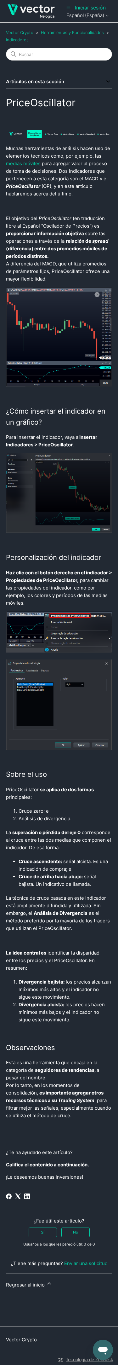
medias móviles (23, 163)
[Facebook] (9, 1196)
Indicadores (17, 39)
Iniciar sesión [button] (90, 7)
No (75, 1232)
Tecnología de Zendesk (89, 1359)
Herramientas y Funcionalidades (72, 32)
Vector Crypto (19, 32)
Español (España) (85, 15)
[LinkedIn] (27, 1196)
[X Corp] (18, 1196)
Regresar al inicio (26, 1285)
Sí (42, 1232)
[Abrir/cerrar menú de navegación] (68, 7)
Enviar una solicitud (86, 1263)
